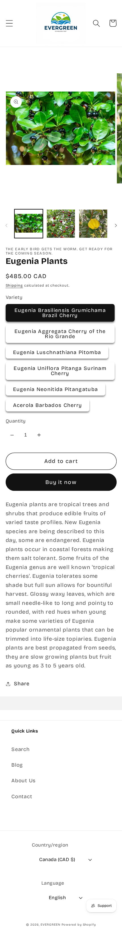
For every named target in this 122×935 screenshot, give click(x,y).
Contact (21, 796)
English (57, 898)
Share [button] (21, 683)
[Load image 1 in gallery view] (28, 223)
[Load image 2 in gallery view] (61, 223)
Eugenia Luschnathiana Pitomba (57, 352)
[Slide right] (116, 225)
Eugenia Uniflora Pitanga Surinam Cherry (60, 371)
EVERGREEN (50, 924)
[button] (9, 23)
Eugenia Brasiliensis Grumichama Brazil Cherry (60, 312)
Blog (17, 765)
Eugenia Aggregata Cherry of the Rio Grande (60, 334)
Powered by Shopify (79, 924)
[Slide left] (6, 225)
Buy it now (61, 482)
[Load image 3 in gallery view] (93, 223)
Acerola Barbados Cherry (47, 405)
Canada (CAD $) (57, 859)
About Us (23, 780)
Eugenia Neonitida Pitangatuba (55, 389)
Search (20, 749)
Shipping (14, 285)
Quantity (16, 421)
